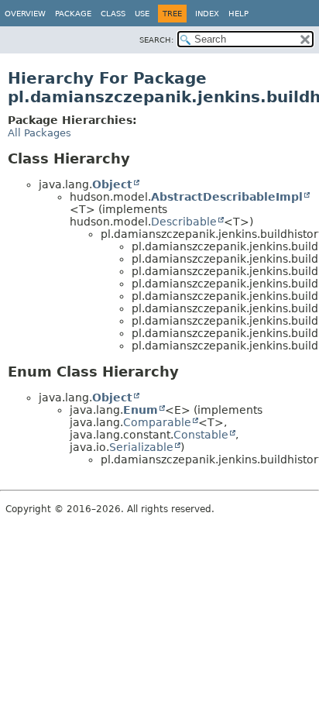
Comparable (157, 422)
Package (73, 13)
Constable (200, 434)
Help (238, 13)
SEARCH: (156, 40)
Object (112, 184)
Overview (25, 13)
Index (207, 13)
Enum (140, 410)
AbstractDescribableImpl (227, 197)
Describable (184, 221)
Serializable (141, 447)
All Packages (39, 133)
